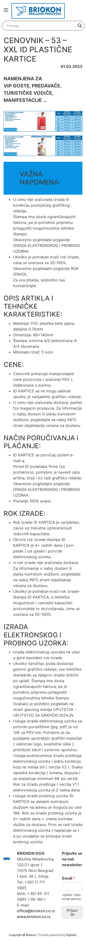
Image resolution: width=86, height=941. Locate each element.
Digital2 (71, 935)
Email (68, 878)
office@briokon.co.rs (36, 910)
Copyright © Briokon (23, 935)
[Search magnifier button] (79, 25)
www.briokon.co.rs (34, 916)
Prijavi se (72, 912)
